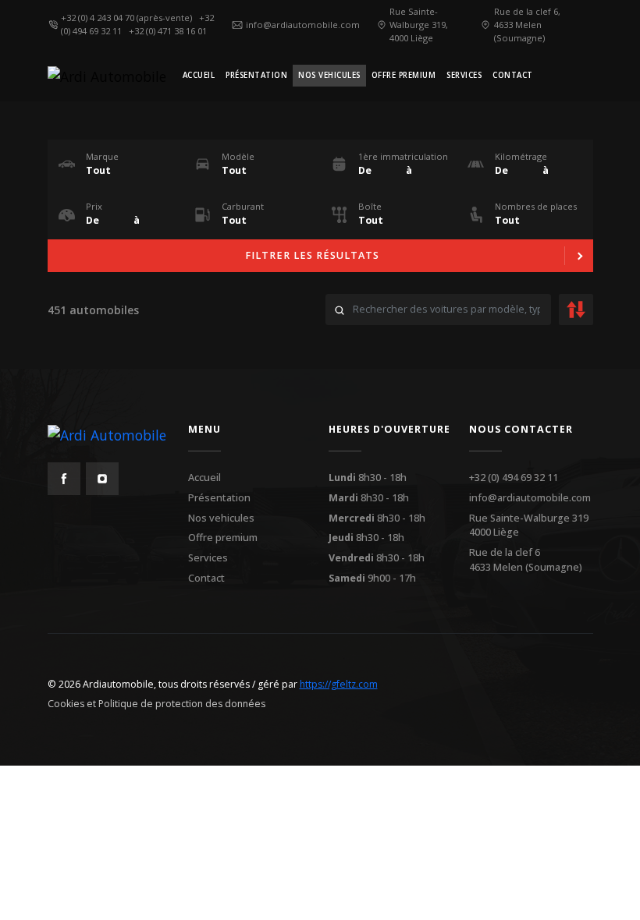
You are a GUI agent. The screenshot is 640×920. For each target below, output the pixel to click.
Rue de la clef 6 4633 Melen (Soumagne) (525, 560)
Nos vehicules (221, 518)
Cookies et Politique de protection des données (156, 703)
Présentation (219, 497)
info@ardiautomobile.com (530, 497)
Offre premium (223, 537)
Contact (206, 578)
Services (208, 557)
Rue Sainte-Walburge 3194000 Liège (528, 525)
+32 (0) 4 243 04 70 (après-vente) (129, 17)
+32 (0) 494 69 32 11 (513, 477)
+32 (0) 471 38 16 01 (170, 31)
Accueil (204, 477)
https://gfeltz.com (339, 684)
